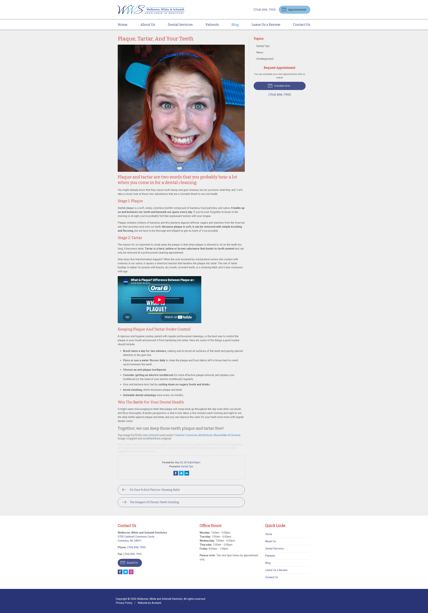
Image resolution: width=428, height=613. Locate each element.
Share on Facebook (175, 473)
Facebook (120, 572)
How (120, 259)
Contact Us (301, 25)
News (259, 52)
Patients (212, 25)
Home (122, 25)
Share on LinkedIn (186, 473)
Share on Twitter (181, 473)
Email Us (132, 562)
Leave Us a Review (266, 25)
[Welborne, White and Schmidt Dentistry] (151, 9)
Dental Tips (187, 466)
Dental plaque (126, 208)
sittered (154, 435)
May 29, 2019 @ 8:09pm (187, 462)
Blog (235, 25)
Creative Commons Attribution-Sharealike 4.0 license (207, 435)
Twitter (125, 572)
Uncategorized (264, 58)
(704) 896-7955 (264, 10)
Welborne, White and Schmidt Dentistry (159, 598)
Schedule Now (282, 85)
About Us (147, 25)
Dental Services (180, 25)
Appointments (297, 9)
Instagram (131, 572)
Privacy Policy (124, 602)
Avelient (156, 602)
